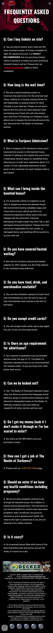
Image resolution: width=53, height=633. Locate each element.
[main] (26, 16)
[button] (3, 3)
